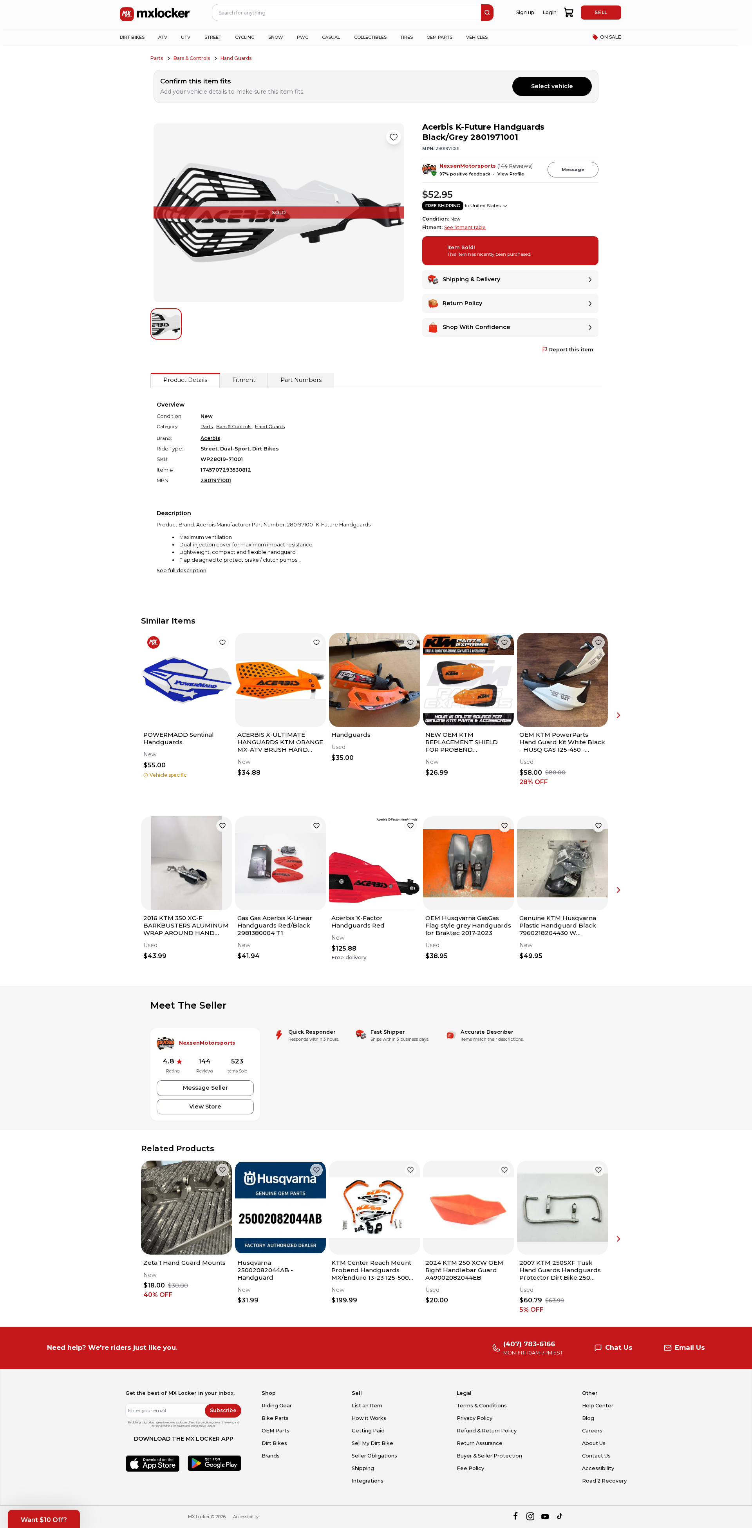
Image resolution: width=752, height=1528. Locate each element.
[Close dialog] (498, 692)
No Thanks (331, 830)
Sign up (331, 806)
